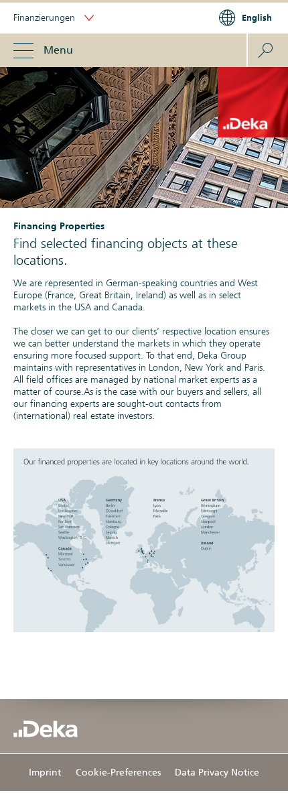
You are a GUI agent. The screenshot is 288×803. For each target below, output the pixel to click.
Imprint (45, 772)
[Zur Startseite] (45, 729)
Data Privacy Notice (217, 772)
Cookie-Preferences (118, 772)
